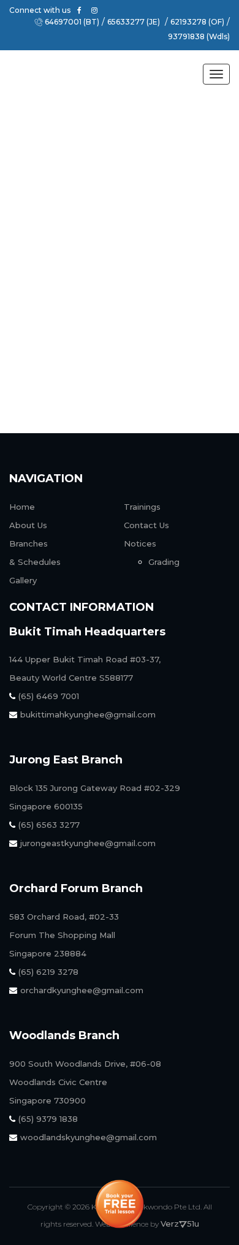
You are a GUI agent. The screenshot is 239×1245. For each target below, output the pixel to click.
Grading (164, 562)
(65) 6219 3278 (48, 972)
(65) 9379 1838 (48, 1119)
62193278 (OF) (197, 22)
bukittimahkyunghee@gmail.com (88, 714)
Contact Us (146, 525)
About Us (62, 347)
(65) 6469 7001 (48, 696)
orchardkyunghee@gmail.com (81, 990)
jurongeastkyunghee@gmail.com (88, 843)
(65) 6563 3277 (49, 825)
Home (22, 507)
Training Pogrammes (88, 387)
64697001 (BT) (72, 22)
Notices (140, 543)
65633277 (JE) (133, 22)
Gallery (23, 580)
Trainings (142, 507)
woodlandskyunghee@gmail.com (88, 1137)
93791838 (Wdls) (199, 36)
